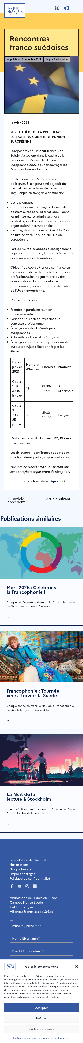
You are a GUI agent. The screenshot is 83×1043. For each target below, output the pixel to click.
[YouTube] (19, 886)
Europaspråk (53, 253)
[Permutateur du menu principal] (75, 7)
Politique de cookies (24, 1037)
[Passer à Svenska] (57, 8)
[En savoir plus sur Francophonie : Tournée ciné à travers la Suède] (41, 656)
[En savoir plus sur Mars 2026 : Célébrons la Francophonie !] (41, 552)
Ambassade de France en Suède (33, 897)
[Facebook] (12, 886)
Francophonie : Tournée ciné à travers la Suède (33, 692)
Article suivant (61, 498)
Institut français (21, 907)
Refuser (41, 1018)
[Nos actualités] (66, 8)
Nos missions (18, 864)
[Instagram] (27, 886)
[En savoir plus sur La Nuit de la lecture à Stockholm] (41, 759)
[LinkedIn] (35, 886)
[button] (77, 966)
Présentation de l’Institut (27, 860)
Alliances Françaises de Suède (31, 911)
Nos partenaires (21, 869)
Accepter (41, 1008)
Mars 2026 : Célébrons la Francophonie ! (31, 589)
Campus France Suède (26, 902)
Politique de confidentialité (53, 1037)
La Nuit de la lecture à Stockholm (29, 796)
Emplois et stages (22, 874)
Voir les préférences (41, 1029)
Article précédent (16, 499)
